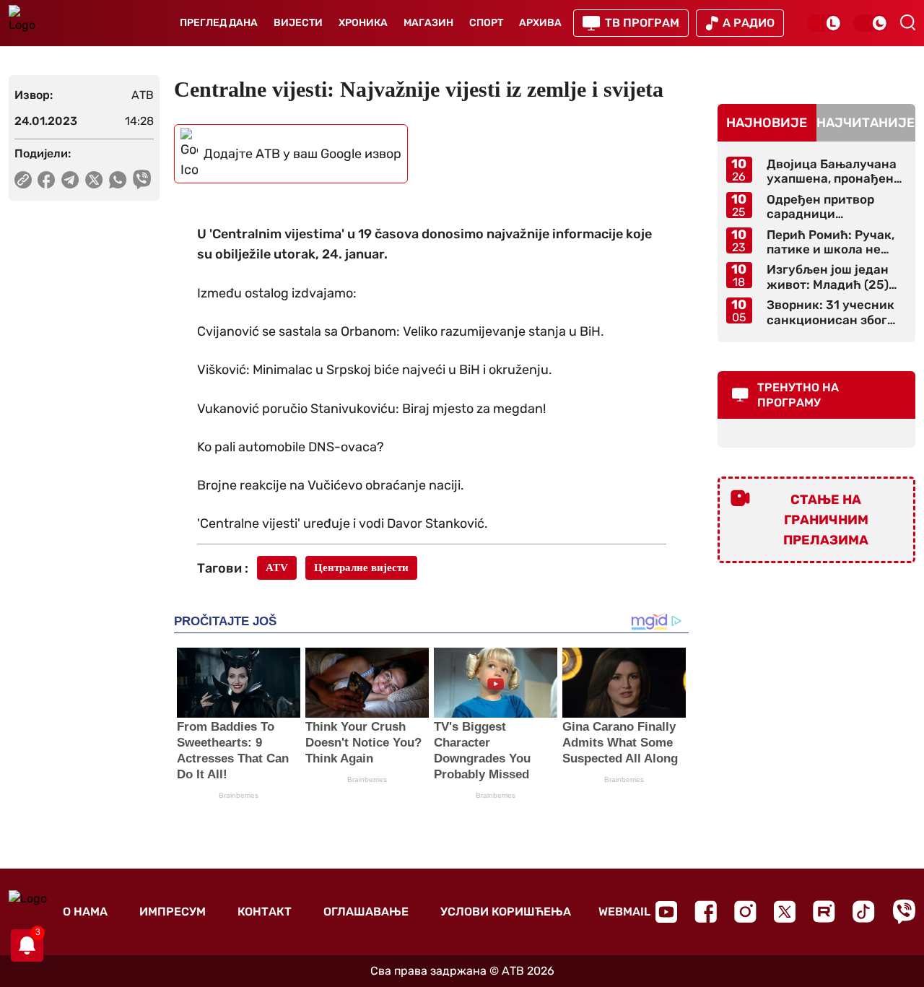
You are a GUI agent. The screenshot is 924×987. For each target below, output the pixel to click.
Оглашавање (366, 911)
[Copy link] (23, 179)
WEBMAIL (624, 911)
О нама (85, 911)
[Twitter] (785, 911)
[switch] (824, 23)
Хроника (363, 23)
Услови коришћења (505, 911)
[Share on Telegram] (70, 179)
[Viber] (903, 911)
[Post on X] (94, 179)
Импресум (172, 911)
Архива (540, 23)
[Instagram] (745, 911)
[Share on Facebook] (47, 179)
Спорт (486, 23)
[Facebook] (705, 911)
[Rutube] (824, 911)
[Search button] (907, 22)
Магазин (428, 23)
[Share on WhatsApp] (118, 179)
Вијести (298, 23)
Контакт (264, 911)
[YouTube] (666, 912)
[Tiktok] (864, 911)
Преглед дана (219, 23)
